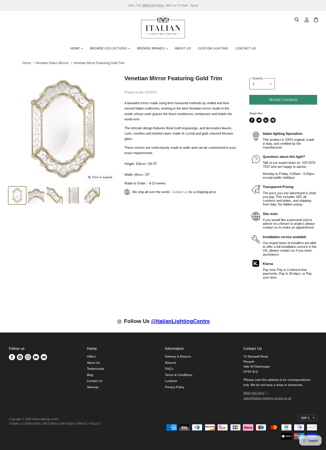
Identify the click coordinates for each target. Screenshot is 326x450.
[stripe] (106, 423)
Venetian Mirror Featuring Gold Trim (99, 63)
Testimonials (95, 368)
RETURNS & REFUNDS (59, 423)
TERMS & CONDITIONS (25, 423)
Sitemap (92, 387)
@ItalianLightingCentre (180, 321)
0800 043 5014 (153, 5)
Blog (90, 375)
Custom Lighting (213, 48)
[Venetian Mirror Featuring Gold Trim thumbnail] (17, 195)
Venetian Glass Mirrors (52, 63)
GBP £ (305, 418)
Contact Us (246, 48)
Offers (91, 356)
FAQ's (169, 368)
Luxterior (171, 381)
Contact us (180, 192)
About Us (183, 48)
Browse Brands (151, 48)
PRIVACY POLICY (89, 423)
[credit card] (104, 423)
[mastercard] (103, 423)
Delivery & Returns (178, 356)
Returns (170, 362)
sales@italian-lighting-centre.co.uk (267, 398)
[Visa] (101, 423)
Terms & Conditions (178, 375)
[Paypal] (102, 423)
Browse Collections (109, 48)
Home (75, 48)
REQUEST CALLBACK (283, 100)
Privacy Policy (174, 387)
